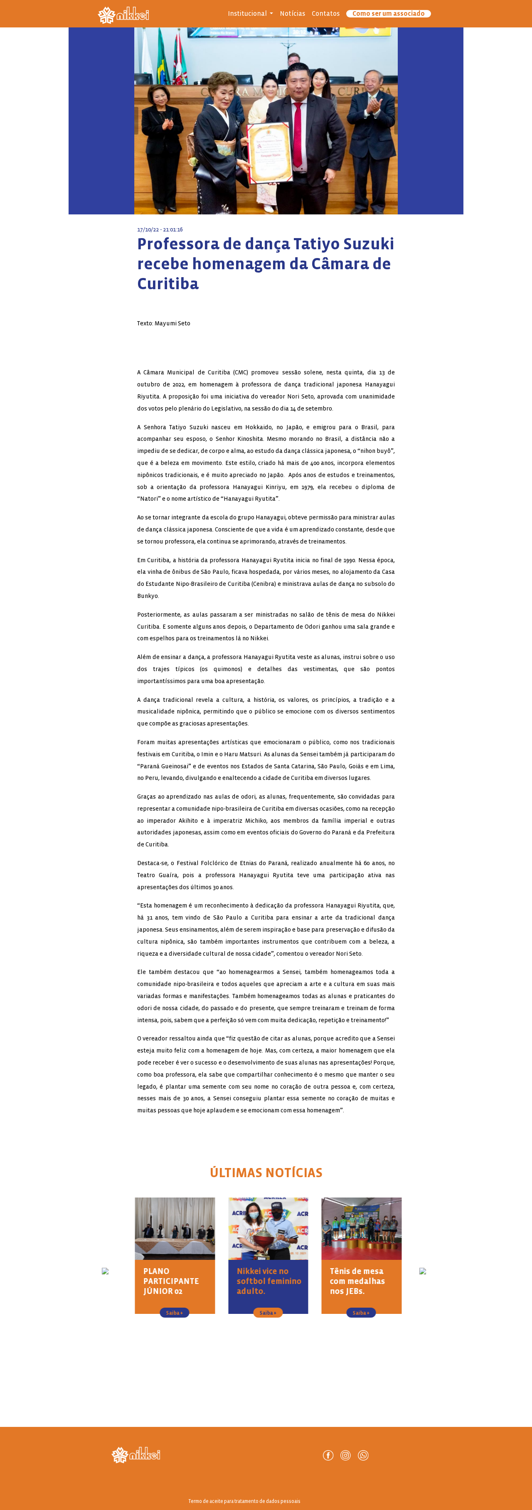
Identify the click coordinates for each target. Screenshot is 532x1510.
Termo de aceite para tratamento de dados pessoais (244, 1501)
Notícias (292, 13)
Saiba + (172, 1313)
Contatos (326, 13)
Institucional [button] (248, 13)
